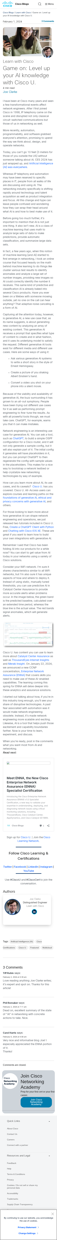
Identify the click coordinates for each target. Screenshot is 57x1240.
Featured (34, 947)
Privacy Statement (27, 1227)
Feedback (11, 1163)
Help (9, 1168)
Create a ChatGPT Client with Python (32, 527)
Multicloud (47, 947)
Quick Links (13, 1121)
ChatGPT (18, 438)
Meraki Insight (16, 664)
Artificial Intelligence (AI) (22, 941)
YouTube (28, 871)
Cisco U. (37, 487)
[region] (28, 1224)
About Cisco (12, 1128)
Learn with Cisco (23, 12)
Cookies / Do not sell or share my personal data (22, 1186)
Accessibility (12, 1193)
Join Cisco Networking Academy (36, 1102)
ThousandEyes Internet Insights (30, 660)
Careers (10, 1139)
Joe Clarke (10, 92)
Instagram (46, 867)
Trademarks (12, 1199)
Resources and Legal (18, 1155)
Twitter (7, 867)
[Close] (52, 1213)
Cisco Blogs (22, 4)
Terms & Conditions (16, 1174)
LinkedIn (33, 867)
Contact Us (12, 1134)
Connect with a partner (17, 1145)
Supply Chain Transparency (20, 1204)
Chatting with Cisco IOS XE (24, 531)
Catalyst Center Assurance (34, 656)
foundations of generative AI (20, 498)
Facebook (20, 867)
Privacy (10, 1180)
